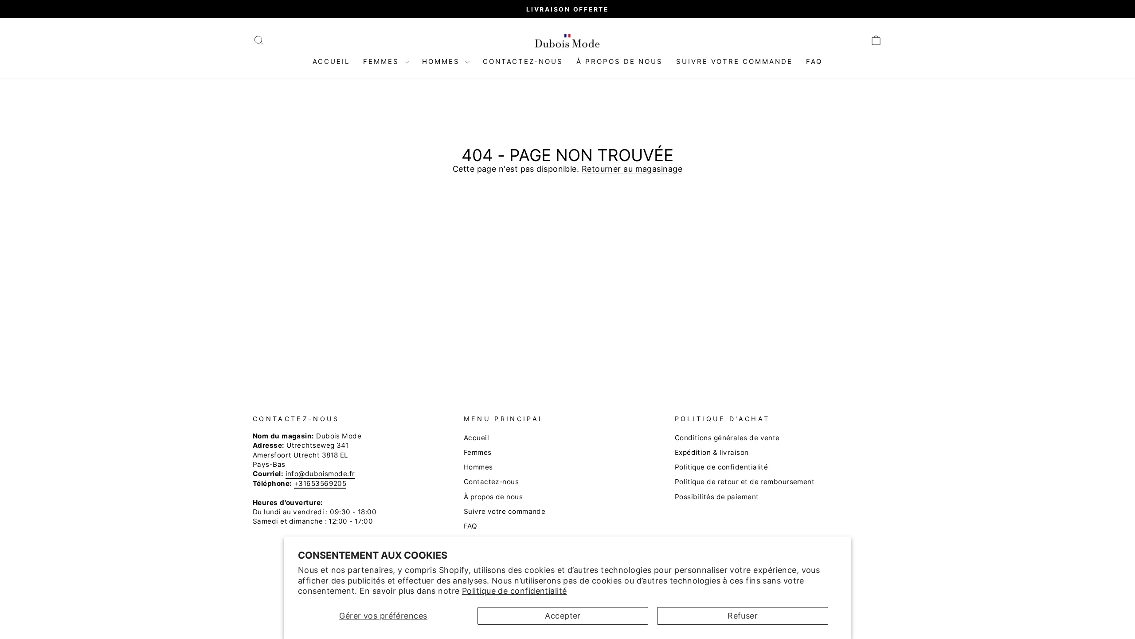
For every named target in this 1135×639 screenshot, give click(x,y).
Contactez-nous (523, 61)
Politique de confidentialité (514, 591)
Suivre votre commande (734, 61)
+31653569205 (320, 483)
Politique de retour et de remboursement (745, 481)
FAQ (814, 61)
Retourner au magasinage (632, 169)
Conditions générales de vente (727, 438)
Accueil (331, 61)
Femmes (382, 61)
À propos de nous (619, 61)
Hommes (442, 61)
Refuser (743, 615)
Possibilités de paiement (717, 497)
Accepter (563, 615)
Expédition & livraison (712, 452)
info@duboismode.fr (320, 473)
